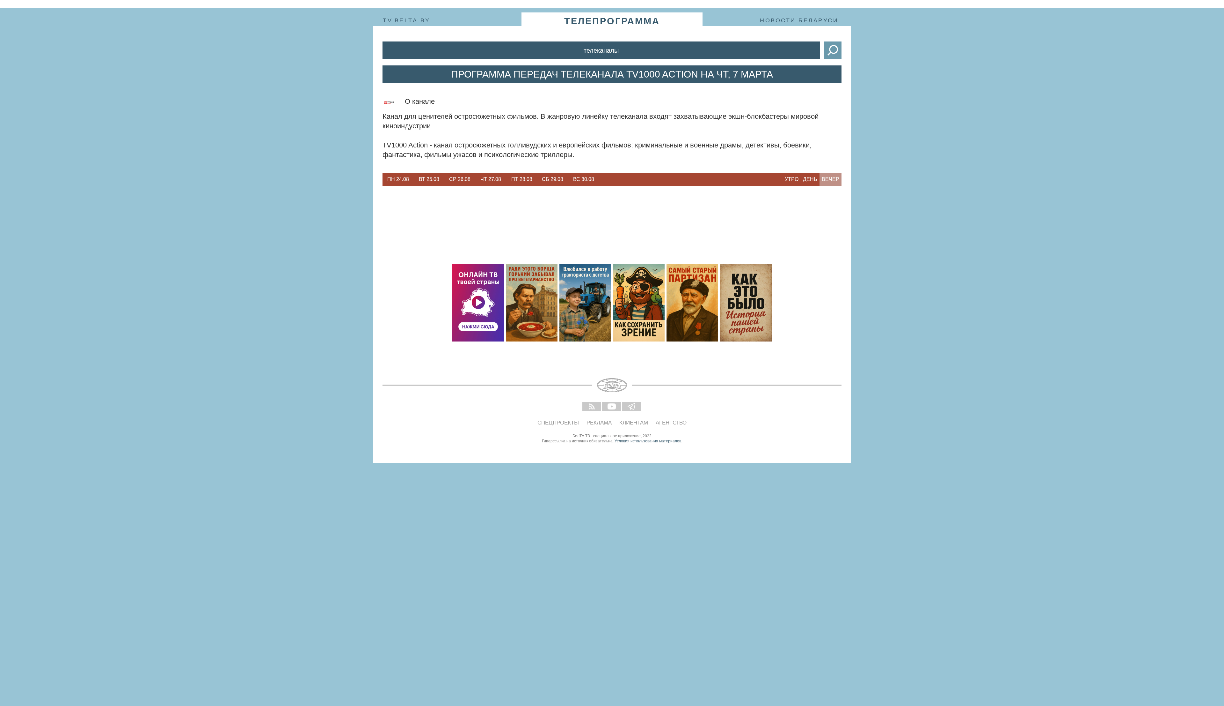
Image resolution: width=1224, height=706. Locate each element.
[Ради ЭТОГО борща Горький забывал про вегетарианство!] (531, 303)
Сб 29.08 (552, 179)
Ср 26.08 (459, 179)
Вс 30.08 (583, 179)
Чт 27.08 (490, 179)
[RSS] (592, 407)
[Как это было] (746, 303)
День (810, 179)
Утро (791, 179)
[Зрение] (639, 303)
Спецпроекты (558, 423)
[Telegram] (632, 407)
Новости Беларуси (799, 20)
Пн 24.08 (398, 179)
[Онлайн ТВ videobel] (478, 303)
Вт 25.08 (429, 179)
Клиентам (633, 423)
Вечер (830, 179)
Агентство (671, 423)
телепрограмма (612, 21)
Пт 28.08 (521, 179)
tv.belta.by (406, 20)
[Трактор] (585, 303)
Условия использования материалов (648, 441)
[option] (397, 179)
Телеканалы (601, 50)
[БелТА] (612, 385)
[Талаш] (692, 303)
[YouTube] (612, 407)
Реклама (599, 423)
